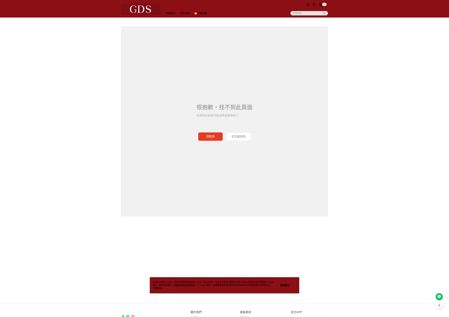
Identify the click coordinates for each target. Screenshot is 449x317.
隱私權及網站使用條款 (184, 285)
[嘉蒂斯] (140, 9)
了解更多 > (158, 288)
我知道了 (285, 285)
